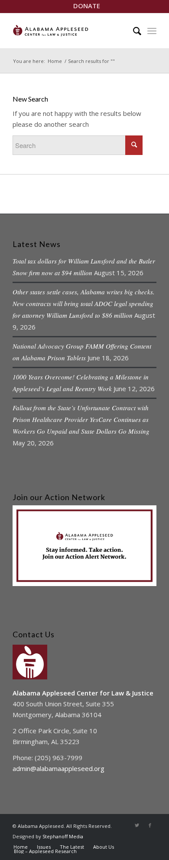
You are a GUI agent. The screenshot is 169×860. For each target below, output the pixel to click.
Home (55, 61)
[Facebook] (149, 825)
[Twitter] (136, 825)
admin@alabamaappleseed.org (58, 768)
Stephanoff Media (62, 836)
